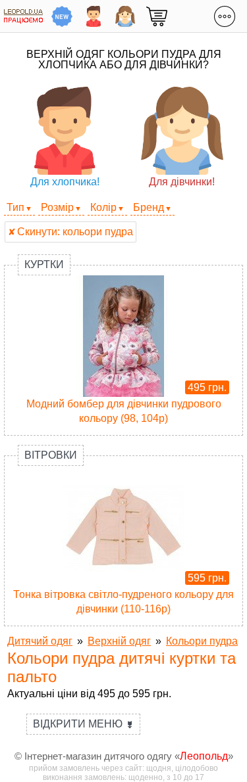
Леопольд (204, 756)
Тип (15, 207)
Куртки (44, 264)
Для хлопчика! (65, 181)
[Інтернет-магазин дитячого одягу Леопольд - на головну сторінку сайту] (23, 16)
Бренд (148, 207)
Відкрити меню (83, 723)
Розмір (57, 207)
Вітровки (50, 455)
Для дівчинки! (181, 181)
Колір (103, 207)
